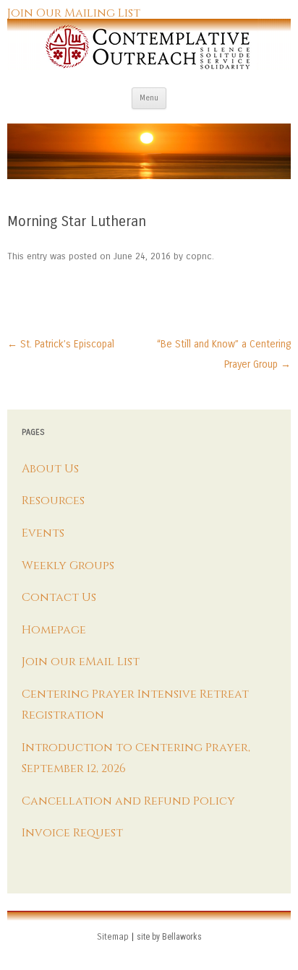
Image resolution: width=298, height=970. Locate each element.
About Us (50, 469)
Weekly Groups (68, 565)
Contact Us (59, 597)
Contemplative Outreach (149, 44)
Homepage (54, 630)
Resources (53, 500)
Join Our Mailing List (73, 13)
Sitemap (113, 937)
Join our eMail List (81, 662)
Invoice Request (72, 833)
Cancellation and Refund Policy (128, 801)
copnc (199, 256)
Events (43, 533)
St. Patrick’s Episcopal (60, 344)
